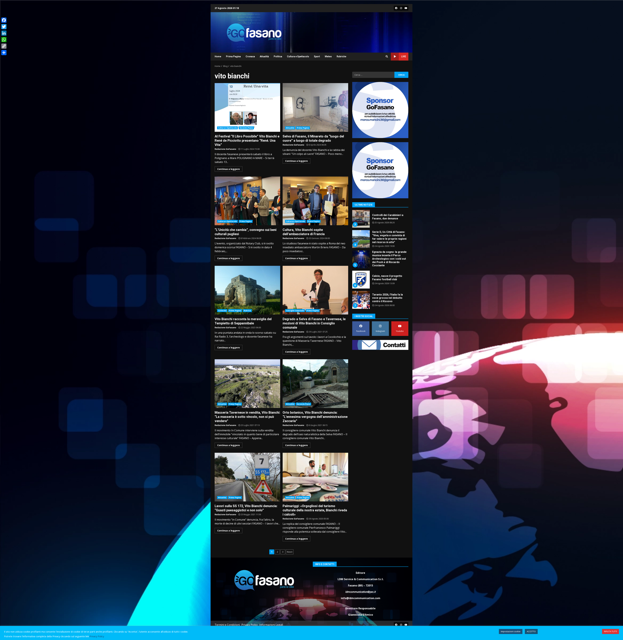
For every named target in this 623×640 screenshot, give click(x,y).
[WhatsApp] (4, 39)
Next (290, 551)
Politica (278, 56)
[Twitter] (4, 26)
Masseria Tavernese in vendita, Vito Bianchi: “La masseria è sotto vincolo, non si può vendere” (247, 383)
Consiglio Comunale (295, 310)
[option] (380, 220)
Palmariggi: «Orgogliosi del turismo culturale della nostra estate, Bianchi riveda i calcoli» (315, 477)
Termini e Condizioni (227, 625)
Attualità (264, 56)
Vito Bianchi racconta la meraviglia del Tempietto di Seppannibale (247, 290)
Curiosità (222, 310)
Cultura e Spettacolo (298, 56)
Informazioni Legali (271, 625)
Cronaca (250, 56)
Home (218, 56)
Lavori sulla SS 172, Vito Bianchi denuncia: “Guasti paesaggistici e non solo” (247, 477)
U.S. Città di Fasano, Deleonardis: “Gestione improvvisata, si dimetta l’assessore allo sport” (361, 300)
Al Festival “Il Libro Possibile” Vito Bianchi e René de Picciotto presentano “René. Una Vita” (247, 107)
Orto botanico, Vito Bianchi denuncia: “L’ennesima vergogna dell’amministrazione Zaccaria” (315, 383)
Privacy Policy (249, 625)
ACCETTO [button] (531, 631)
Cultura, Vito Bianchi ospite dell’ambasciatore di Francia (315, 201)
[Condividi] (4, 52)
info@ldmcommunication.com (360, 598)
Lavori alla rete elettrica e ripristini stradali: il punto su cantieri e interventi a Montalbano (361, 280)
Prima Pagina (233, 56)
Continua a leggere (228, 169)
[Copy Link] (4, 46)
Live (403, 56)
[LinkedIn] (4, 33)
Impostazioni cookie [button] (510, 631)
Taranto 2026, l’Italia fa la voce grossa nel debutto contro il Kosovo (361, 259)
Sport (317, 56)
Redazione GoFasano (225, 149)
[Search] (387, 56)
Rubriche (341, 56)
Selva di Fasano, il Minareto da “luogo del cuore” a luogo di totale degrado (315, 107)
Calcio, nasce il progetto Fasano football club (361, 239)
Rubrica (247, 310)
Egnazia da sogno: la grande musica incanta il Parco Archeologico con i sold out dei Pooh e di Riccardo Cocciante (361, 219)
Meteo (328, 56)
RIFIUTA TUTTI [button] (610, 631)
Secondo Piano (246, 128)
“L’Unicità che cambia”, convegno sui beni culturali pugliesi (247, 201)
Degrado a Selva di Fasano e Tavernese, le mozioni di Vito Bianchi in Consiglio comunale (315, 290)
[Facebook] (4, 20)
